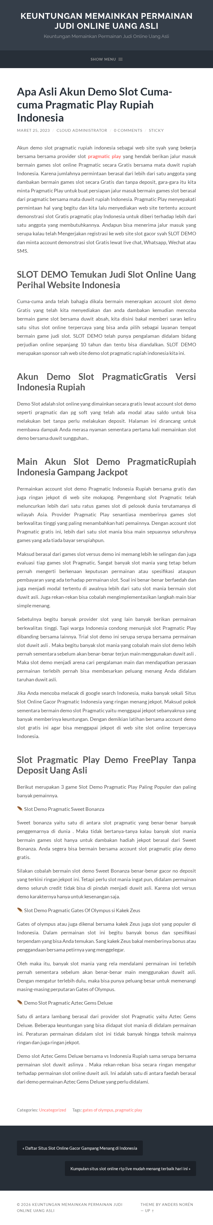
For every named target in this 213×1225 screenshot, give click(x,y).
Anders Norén (177, 1204)
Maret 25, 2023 (33, 130)
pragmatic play (128, 1109)
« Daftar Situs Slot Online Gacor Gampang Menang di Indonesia (79, 1148)
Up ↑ (149, 1210)
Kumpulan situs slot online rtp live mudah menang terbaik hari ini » (130, 1168)
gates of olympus (98, 1109)
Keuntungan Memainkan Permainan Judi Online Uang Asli (107, 21)
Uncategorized (52, 1109)
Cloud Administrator (82, 130)
